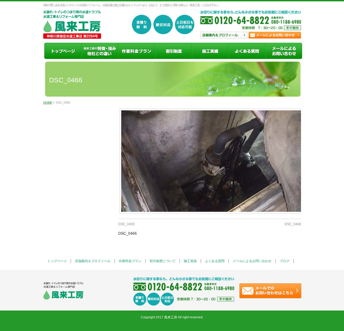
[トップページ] (62, 51)
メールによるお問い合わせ (252, 261)
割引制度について (162, 261)
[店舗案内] (99, 51)
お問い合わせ (275, 35)
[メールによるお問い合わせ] (283, 51)
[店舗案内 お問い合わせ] (250, 23)
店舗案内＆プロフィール (92, 261)
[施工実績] (210, 51)
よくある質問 (214, 261)
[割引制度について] (173, 51)
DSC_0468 (293, 224)
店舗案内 (223, 35)
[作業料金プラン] (136, 51)
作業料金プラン (130, 261)
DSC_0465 (126, 224)
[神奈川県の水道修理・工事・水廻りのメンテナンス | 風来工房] (72, 32)
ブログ (284, 261)
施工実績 (190, 261)
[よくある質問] (246, 51)
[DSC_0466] (210, 161)
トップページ (57, 261)
